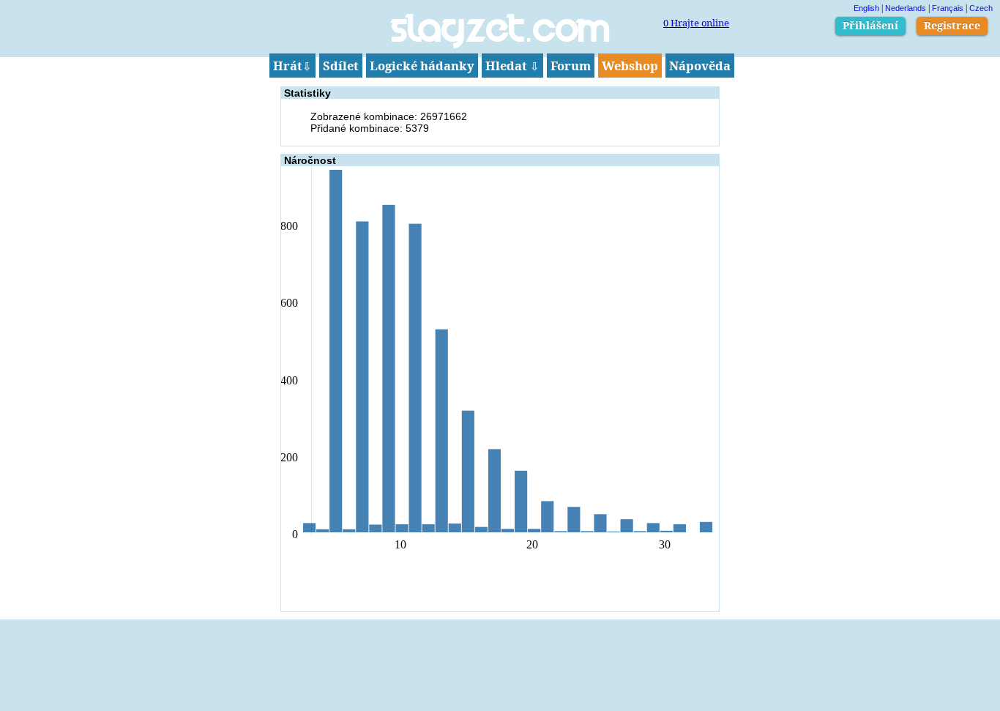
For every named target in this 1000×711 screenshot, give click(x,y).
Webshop (630, 65)
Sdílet (341, 65)
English (866, 8)
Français (947, 8)
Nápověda (700, 65)
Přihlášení (870, 25)
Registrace (952, 25)
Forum (571, 65)
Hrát (292, 65)
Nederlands (905, 8)
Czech (981, 8)
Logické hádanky (422, 65)
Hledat (512, 65)
